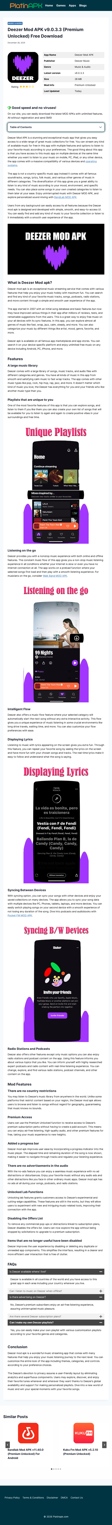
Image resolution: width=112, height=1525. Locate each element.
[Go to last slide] (7, 1445)
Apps (72, 5)
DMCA (64, 1497)
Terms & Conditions (33, 1497)
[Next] (104, 1445)
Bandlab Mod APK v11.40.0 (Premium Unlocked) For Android (26, 1454)
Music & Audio (15, 23)
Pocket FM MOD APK (20, 915)
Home (49, 5)
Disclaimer (52, 1497)
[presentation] (28, 1433)
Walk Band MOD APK (55, 575)
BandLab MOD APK (65, 197)
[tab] (51, 1469)
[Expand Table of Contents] (100, 127)
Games (61, 5)
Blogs (83, 5)
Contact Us (77, 1497)
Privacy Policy (12, 1497)
